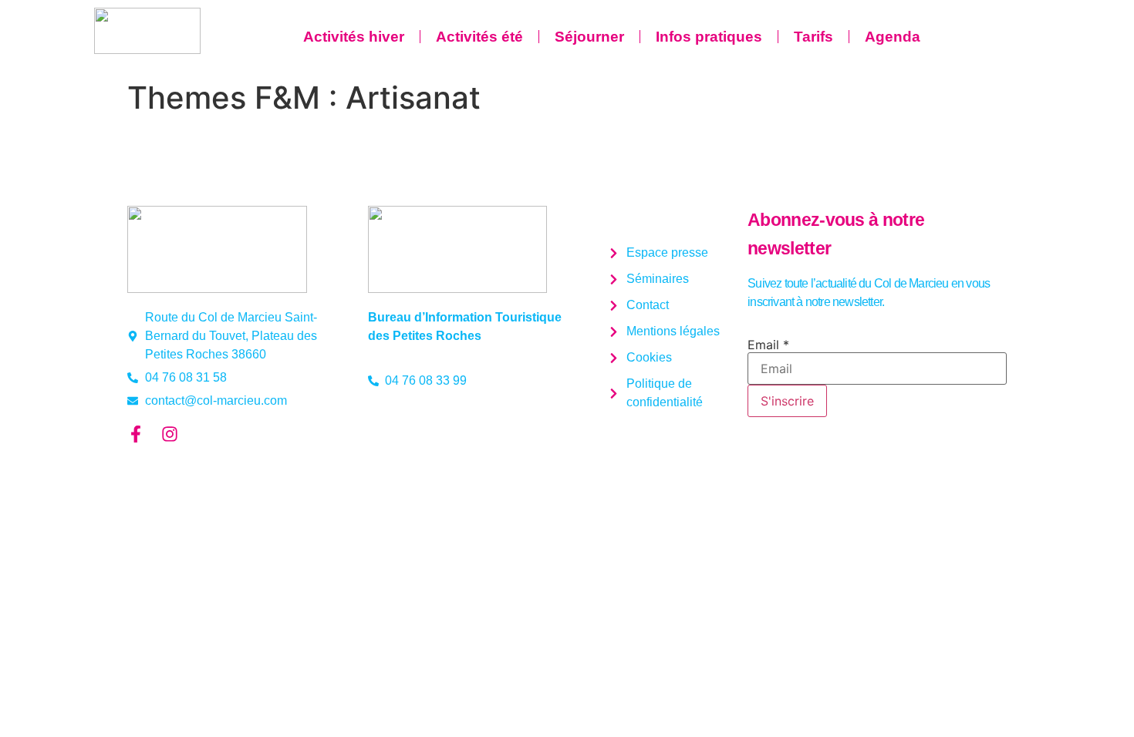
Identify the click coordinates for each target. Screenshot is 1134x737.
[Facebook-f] (135, 434)
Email (768, 344)
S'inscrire (787, 401)
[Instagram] (169, 434)
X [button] (1118, 15)
